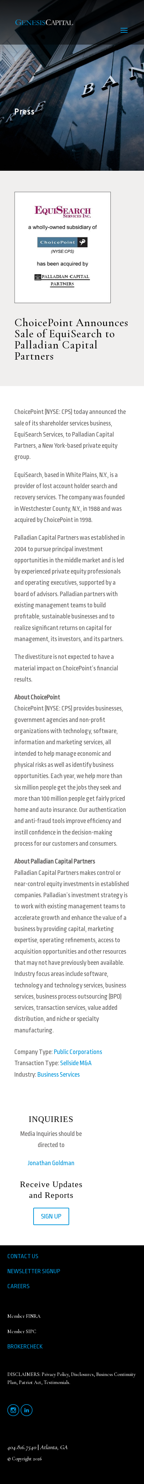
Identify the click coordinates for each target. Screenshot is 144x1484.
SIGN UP (51, 1216)
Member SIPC (21, 1332)
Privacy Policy (55, 1374)
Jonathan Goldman (51, 1163)
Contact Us (22, 1256)
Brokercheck (25, 1346)
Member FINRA (24, 1316)
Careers (18, 1286)
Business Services (58, 1074)
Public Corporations (78, 1051)
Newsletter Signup (33, 1271)
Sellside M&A (76, 1063)
